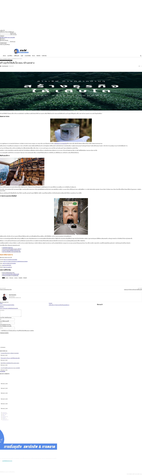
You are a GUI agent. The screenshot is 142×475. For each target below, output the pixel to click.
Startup (1, 303)
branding (6, 277)
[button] (140, 55)
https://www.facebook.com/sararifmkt (10, 259)
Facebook (9, 58)
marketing (16, 277)
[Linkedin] (13, 299)
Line (8, 60)
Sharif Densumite (12, 294)
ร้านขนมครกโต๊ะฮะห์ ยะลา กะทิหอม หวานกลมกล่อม (10, 353)
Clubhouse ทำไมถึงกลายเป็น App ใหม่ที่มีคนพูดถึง (133, 289)
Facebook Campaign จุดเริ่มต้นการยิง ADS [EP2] (11, 250)
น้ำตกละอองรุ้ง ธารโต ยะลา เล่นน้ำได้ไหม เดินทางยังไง (10, 358)
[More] (26, 69)
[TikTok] (138, 46)
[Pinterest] (18, 69)
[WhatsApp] (22, 69)
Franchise (50, 303)
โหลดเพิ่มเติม (2, 371)
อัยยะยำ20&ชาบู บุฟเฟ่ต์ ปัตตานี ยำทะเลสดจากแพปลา (10, 363)
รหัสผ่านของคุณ (13, 34)
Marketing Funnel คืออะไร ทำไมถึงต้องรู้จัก (10, 275)
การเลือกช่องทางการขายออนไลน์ (60, 143)
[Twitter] (139, 46)
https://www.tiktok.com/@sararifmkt (9, 263)
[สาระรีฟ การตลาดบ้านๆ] (21, 51)
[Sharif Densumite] (0, 66)
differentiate (11, 277)
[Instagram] (136, 46)
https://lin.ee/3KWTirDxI (6, 265)
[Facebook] (135, 46)
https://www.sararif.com (7, 267)
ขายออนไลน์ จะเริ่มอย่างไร (7, 247)
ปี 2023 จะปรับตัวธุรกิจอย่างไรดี (8, 272)
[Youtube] (141, 46)
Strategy (11, 60)
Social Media (5, 58)
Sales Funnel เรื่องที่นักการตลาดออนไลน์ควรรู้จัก (11, 251)
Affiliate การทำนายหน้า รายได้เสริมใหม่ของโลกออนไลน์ (9, 308)
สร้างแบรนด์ (25, 277)
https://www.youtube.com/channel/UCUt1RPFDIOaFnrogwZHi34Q (15, 261)
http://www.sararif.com (12, 296)
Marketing (2, 306)
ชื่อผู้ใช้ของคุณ (13, 33)
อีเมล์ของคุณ (12, 41)
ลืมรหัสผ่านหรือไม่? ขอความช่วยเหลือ (7, 37)
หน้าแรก (1, 58)
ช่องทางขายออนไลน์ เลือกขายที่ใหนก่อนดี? (10, 274)
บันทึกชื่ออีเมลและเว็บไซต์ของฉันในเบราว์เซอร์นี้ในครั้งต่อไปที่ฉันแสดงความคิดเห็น (17, 330)
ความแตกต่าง (20, 277)
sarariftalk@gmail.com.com (7, 460)
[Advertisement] (63, 51)
